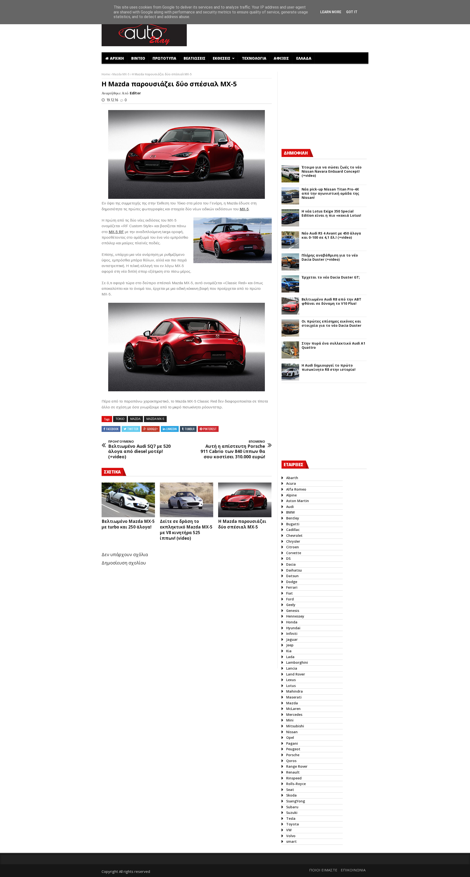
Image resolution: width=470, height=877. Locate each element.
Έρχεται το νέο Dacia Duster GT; (331, 277)
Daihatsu (294, 570)
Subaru (292, 807)
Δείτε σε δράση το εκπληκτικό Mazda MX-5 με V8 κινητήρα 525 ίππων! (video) (186, 529)
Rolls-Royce (296, 783)
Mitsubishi (295, 726)
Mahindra (294, 691)
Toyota (292, 824)
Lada (290, 656)
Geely (290, 604)
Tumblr (190, 429)
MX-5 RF (116, 232)
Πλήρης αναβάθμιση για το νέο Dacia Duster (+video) (330, 257)
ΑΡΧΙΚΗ (117, 58)
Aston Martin (297, 500)
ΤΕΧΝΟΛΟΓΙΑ (254, 58)
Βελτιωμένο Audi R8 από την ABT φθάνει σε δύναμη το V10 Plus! (331, 301)
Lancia (291, 668)
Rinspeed (294, 778)
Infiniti (291, 633)
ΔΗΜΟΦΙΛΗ (296, 153)
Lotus (291, 685)
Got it (351, 12)
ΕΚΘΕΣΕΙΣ (222, 58)
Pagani (292, 743)
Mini (290, 720)
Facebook (112, 429)
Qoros (291, 760)
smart (291, 841)
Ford (290, 599)
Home (106, 74)
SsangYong (295, 801)
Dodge (291, 581)
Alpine (291, 495)
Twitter (132, 429)
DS (288, 558)
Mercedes (294, 714)
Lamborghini (297, 662)
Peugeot (293, 749)
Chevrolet (294, 535)
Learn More (330, 12)
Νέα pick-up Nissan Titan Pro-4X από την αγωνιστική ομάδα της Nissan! (330, 193)
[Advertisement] (280, 33)
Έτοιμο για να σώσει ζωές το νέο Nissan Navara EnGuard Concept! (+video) (332, 171)
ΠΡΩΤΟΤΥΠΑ (164, 58)
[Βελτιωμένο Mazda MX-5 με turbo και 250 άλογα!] (128, 500)
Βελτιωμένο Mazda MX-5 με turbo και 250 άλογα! (128, 524)
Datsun (292, 575)
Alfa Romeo (296, 489)
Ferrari (291, 587)
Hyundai (293, 628)
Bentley (292, 518)
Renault (293, 772)
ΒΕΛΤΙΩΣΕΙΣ (194, 58)
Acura (291, 483)
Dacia (291, 564)
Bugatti (292, 524)
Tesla (290, 818)
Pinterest (210, 429)
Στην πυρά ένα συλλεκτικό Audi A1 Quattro (333, 345)
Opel (290, 737)
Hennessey (295, 616)
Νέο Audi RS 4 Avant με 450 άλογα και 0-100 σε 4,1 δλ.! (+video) (331, 235)
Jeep (290, 645)
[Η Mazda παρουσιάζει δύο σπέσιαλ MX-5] (244, 500)
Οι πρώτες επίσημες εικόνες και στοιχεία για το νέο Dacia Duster (331, 323)
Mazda (135, 419)
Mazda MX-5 (121, 74)
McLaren (293, 708)
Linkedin (171, 429)
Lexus (291, 679)
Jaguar (292, 639)
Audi (290, 506)
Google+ (152, 429)
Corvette (293, 553)
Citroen (292, 547)
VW (289, 830)
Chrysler (293, 541)
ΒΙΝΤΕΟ (138, 58)
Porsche (292, 755)
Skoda (291, 795)
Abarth (292, 477)
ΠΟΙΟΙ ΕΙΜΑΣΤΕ (323, 869)
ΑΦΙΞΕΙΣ (281, 58)
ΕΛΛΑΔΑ (303, 58)
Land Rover (295, 674)
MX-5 (244, 209)
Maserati (294, 697)
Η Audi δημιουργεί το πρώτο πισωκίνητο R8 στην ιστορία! (328, 367)
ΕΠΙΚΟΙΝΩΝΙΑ (353, 869)
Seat (290, 789)
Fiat (289, 593)
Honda (291, 622)
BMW (290, 512)
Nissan (292, 732)
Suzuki (291, 812)
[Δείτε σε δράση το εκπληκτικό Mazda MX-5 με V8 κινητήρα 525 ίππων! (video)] (186, 500)
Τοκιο (120, 419)
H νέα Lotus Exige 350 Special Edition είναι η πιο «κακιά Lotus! (331, 213)
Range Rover (296, 766)
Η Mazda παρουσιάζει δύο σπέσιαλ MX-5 (242, 524)
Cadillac (293, 529)
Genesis (292, 610)
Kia (289, 651)
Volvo (290, 835)
